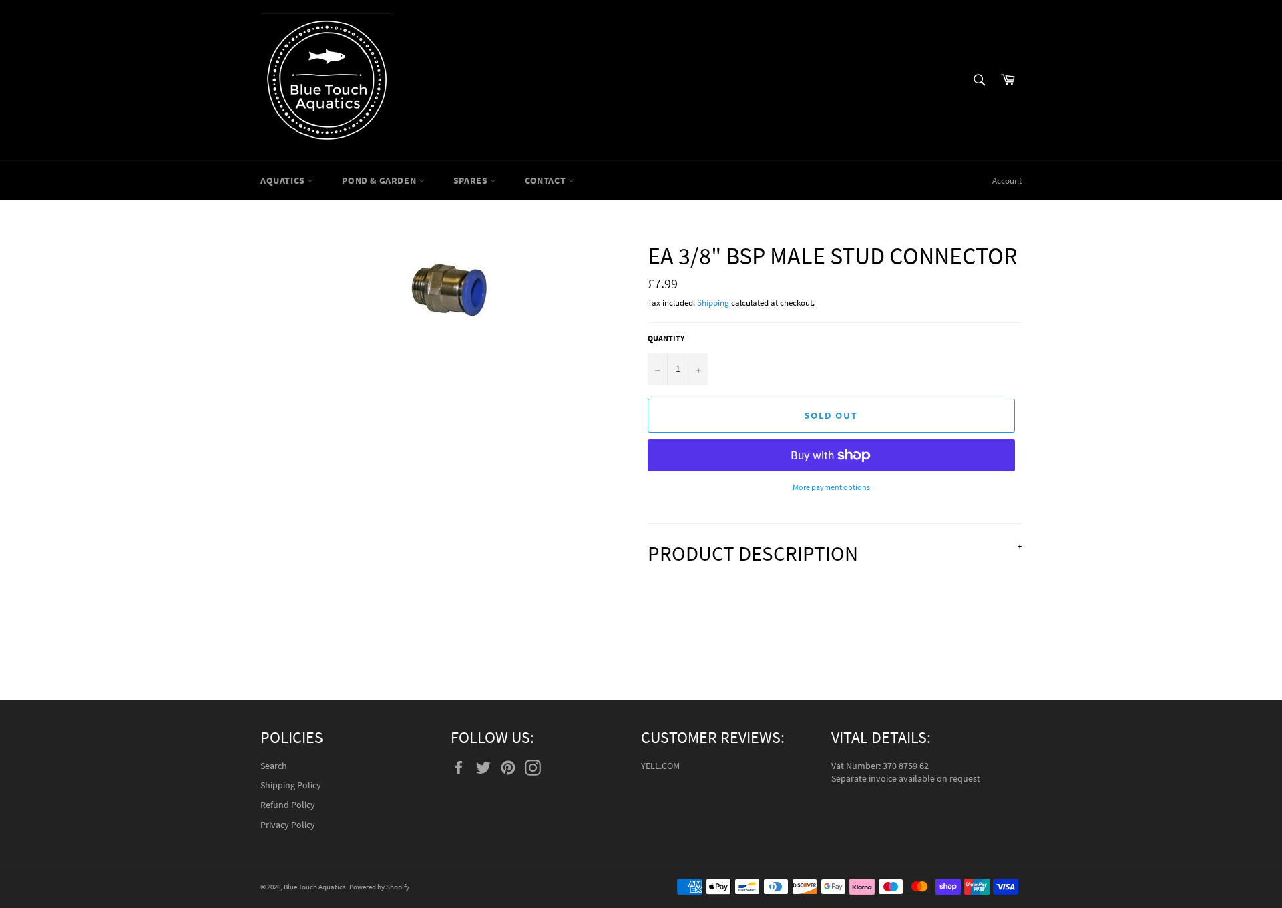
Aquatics (283, 180)
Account (1007, 180)
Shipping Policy (290, 785)
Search (273, 766)
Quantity (666, 338)
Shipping (713, 302)
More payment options (831, 487)
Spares (471, 180)
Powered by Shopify (379, 886)
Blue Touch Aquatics (315, 886)
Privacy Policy (287, 825)
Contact (546, 180)
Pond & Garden (380, 180)
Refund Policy (287, 805)
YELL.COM (660, 766)
